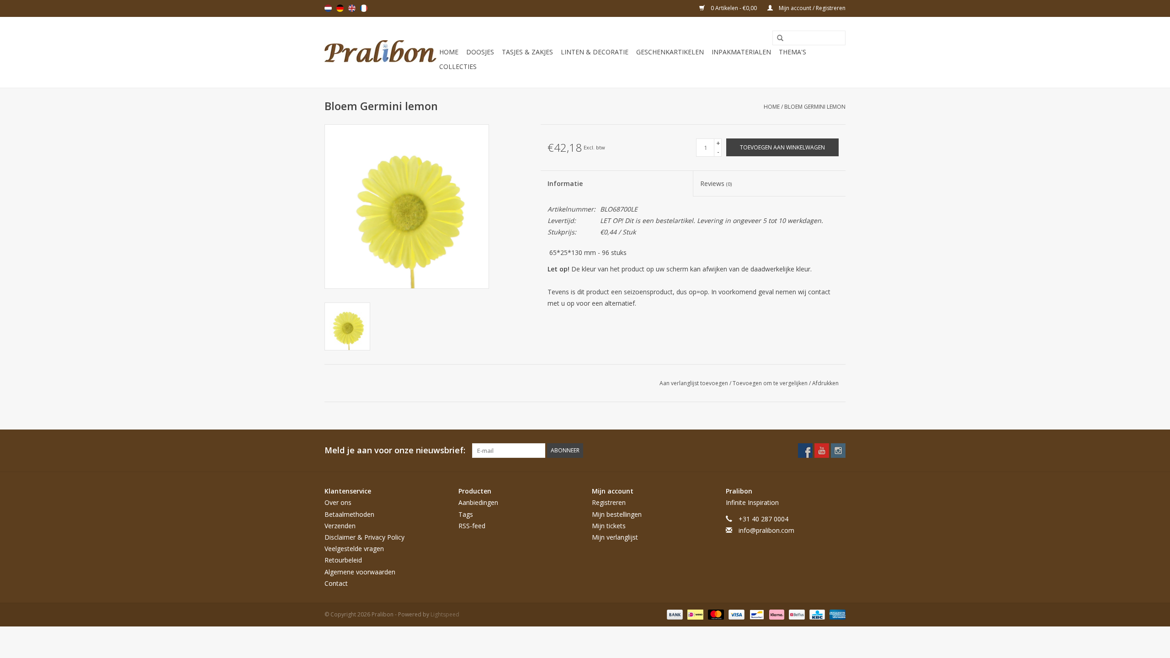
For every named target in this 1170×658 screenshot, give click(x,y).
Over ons (337, 502)
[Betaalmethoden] (674, 614)
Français (363, 8)
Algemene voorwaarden (359, 572)
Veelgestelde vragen (354, 548)
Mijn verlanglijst (615, 537)
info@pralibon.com (766, 530)
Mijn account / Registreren (811, 8)
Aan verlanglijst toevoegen (694, 383)
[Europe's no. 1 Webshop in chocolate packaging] (380, 52)
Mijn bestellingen (617, 514)
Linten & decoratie (594, 52)
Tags (465, 514)
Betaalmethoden (349, 514)
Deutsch (340, 8)
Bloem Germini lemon (815, 107)
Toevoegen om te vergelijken (771, 383)
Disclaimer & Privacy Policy (364, 537)
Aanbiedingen (478, 502)
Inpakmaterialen (741, 52)
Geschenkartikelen (670, 52)
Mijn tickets (609, 525)
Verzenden (340, 525)
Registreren (609, 502)
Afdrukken (825, 383)
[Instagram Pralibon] (838, 450)
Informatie (565, 183)
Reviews (716, 183)
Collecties (458, 66)
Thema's (792, 52)
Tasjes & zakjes (527, 52)
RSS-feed (471, 525)
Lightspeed (445, 614)
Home (448, 52)
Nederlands (328, 8)
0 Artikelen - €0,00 (733, 8)
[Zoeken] (777, 38)
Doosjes (480, 52)
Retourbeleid (343, 560)
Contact (336, 583)
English (352, 8)
